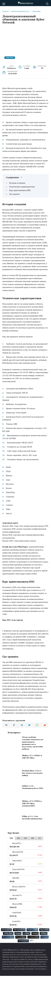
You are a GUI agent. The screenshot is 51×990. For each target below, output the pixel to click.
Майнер (35, 933)
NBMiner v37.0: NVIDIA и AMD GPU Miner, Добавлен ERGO (32, 803)
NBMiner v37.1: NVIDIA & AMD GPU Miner (32, 756)
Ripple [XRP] (44, 929)
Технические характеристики (22, 186)
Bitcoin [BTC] (6, 929)
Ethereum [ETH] (19, 929)
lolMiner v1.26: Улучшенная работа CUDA (32, 787)
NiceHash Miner (8, 937)
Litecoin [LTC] (23, 940)
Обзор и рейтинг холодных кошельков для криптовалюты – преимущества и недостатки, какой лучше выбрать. (32, 743)
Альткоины (10, 57)
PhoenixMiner (21, 937)
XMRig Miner (8, 933)
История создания (17, 183)
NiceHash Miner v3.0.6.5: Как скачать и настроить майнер (32, 773)
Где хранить (14, 194)
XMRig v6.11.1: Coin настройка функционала (32, 817)
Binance (18, 933)
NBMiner (44, 933)
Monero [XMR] (32, 929)
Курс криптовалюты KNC (20, 190)
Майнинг (44, 937)
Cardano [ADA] (33, 937)
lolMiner (26, 933)
